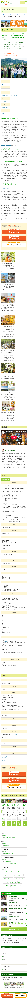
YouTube (3, 760)
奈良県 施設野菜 (11, 940)
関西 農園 (19, 938)
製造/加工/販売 (14, 95)
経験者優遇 (21, 42)
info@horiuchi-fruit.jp (8, 640)
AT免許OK (14, 46)
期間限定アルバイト (6, 107)
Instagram (3, 145)
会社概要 (4, 953)
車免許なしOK (20, 46)
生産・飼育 (4, 101)
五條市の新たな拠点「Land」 (7, 188)
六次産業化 (9, 42)
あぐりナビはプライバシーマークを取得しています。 (13, 10)
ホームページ (8, 145)
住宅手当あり (14, 42)
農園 (9, 95)
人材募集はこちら (22, 2)
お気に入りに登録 (4, 818)
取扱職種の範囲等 (6, 966)
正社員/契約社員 (7, 861)
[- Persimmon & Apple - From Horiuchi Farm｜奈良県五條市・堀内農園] (14, 437)
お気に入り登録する (15, 244)
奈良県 (3, 90)
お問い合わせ (5, 969)
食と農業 (8, 977)
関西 (2, 84)
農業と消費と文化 (15, 977)
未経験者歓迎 (5, 44)
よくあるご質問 (6, 949)
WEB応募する (14, 231)
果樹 (7, 95)
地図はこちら (17, 734)
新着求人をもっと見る (14, 929)
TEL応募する (14, 237)
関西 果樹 (14, 938)
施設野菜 (3, 95)
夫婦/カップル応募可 (18, 44)
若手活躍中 (11, 44)
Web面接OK (9, 48)
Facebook (4, 759)
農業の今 (3, 977)
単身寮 (4, 42)
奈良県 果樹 (18, 940)
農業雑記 (21, 977)
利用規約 (4, 959)
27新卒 (4, 48)
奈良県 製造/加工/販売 (8, 942)
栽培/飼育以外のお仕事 (17, 48)
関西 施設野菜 (8, 938)
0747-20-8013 (7, 641)
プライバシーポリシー (7, 962)
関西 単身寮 (16, 942)
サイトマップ (5, 956)
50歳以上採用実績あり (7, 46)
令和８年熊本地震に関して (8, 9)
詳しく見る (3, 823)
